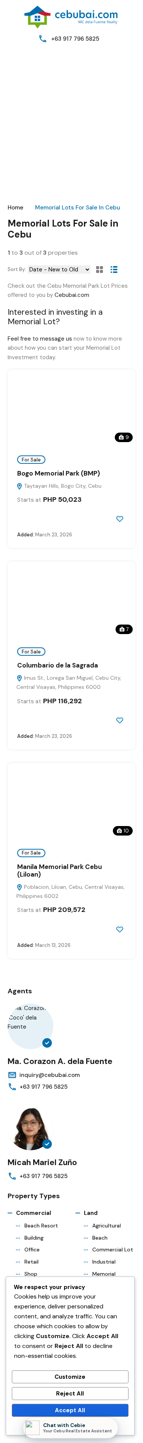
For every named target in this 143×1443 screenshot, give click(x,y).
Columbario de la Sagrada (57, 665)
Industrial (104, 1261)
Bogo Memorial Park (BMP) (58, 473)
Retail (31, 1261)
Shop (30, 1273)
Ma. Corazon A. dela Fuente (60, 1061)
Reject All (70, 1393)
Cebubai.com (72, 295)
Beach (100, 1237)
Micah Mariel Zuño (42, 1162)
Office (32, 1249)
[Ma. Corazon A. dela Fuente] (30, 1026)
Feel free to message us (40, 339)
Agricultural (106, 1225)
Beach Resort (41, 1225)
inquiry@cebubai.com (49, 1075)
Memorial (104, 1273)
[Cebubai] (71, 17)
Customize (70, 1377)
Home (15, 208)
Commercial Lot (112, 1249)
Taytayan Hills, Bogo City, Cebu (61, 485)
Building (33, 1237)
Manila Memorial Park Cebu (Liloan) (59, 870)
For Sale (31, 460)
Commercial (33, 1213)
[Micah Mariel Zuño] (30, 1127)
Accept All (70, 1410)
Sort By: (17, 269)
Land (91, 1213)
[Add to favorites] (120, 519)
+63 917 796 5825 (75, 39)
